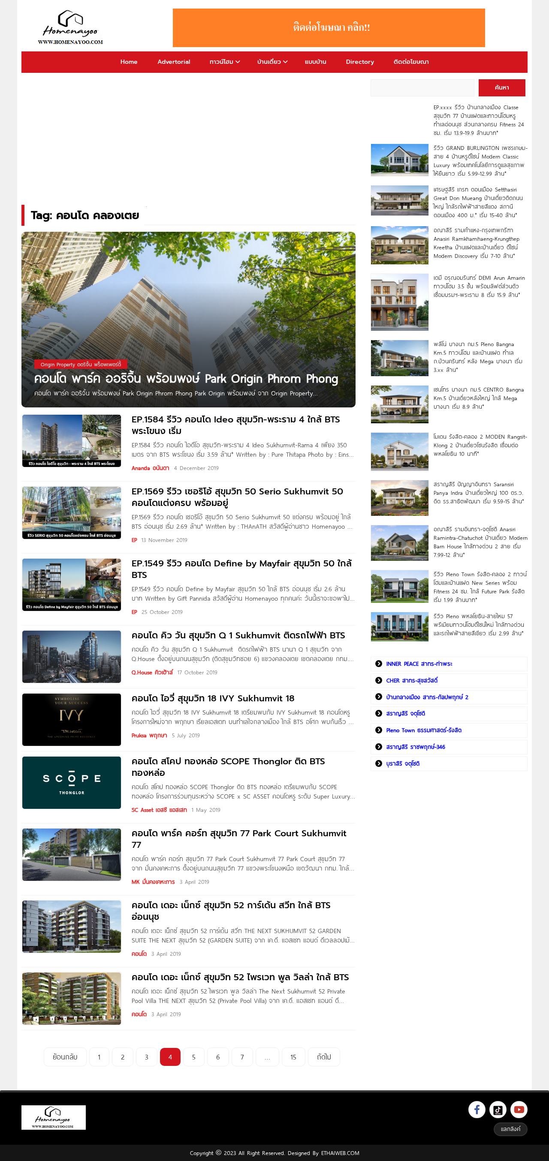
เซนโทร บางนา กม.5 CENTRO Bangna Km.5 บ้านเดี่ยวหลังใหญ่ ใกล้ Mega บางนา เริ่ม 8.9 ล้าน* (479, 398)
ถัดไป (324, 1056)
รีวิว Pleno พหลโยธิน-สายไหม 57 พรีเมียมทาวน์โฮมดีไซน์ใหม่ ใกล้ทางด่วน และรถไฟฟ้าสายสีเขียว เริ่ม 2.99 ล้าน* (479, 624)
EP (134, 540)
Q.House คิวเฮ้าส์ (152, 672)
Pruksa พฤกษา (149, 735)
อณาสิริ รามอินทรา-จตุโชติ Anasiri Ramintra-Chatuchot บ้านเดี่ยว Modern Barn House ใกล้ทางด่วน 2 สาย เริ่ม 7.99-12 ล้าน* (481, 542)
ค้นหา (502, 87)
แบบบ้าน (315, 61)
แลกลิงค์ (510, 1129)
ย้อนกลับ (65, 1056)
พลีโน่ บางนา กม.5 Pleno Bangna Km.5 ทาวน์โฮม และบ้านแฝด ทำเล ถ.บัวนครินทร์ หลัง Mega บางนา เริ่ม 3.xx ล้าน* (478, 357)
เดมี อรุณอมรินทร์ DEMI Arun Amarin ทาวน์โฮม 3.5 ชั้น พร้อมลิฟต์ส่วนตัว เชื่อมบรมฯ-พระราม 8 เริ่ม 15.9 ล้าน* (479, 286)
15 (293, 1056)
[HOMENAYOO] (72, 28)
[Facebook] (477, 1109)
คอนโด (139, 953)
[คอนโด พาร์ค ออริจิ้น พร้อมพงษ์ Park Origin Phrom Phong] (188, 342)
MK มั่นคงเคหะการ (153, 881)
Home (129, 61)
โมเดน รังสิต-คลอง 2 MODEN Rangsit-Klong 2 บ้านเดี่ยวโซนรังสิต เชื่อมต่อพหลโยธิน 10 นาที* (480, 445)
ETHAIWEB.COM (340, 1153)
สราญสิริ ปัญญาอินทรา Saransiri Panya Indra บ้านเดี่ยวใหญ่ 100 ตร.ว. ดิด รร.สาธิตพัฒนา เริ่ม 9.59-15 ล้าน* (479, 493)
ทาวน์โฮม (221, 61)
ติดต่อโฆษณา (411, 61)
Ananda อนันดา (150, 468)
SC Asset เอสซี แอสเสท (159, 809)
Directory (360, 61)
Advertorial (173, 61)
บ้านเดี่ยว (269, 61)
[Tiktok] (498, 1109)
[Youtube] (519, 1109)
